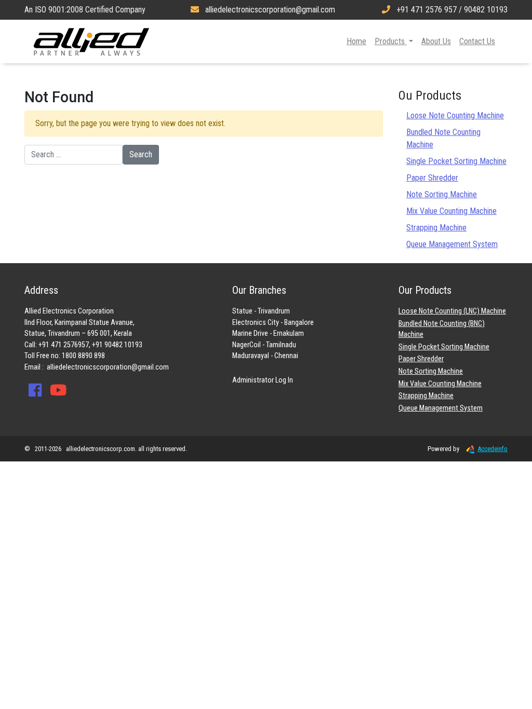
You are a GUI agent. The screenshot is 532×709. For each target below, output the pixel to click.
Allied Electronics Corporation (91, 41)
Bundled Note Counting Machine (443, 138)
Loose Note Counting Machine (455, 115)
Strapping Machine (436, 228)
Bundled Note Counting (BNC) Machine (441, 329)
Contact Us (477, 41)
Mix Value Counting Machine (451, 211)
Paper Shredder (432, 178)
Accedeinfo (492, 449)
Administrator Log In (262, 380)
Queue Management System (452, 244)
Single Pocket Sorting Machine (456, 161)
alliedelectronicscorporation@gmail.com (108, 367)
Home (356, 41)
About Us (436, 41)
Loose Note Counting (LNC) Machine (452, 311)
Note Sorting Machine (441, 194)
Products (391, 41)
